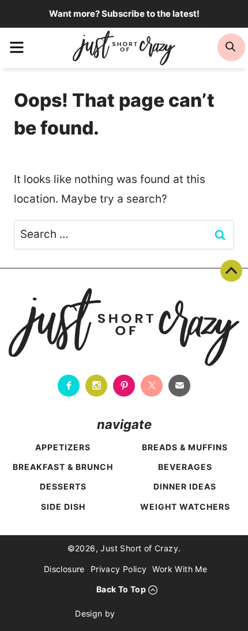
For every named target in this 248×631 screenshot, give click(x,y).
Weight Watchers (185, 506)
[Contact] (179, 386)
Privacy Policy (119, 569)
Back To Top (231, 271)
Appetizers (63, 447)
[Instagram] (96, 386)
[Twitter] (152, 386)
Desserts (63, 486)
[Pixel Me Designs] (147, 613)
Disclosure (64, 569)
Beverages (185, 467)
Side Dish (63, 506)
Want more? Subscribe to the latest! (124, 13)
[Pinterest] (124, 386)
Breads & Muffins (185, 447)
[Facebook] (69, 386)
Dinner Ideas (184, 486)
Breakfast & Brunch (63, 467)
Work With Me (179, 569)
